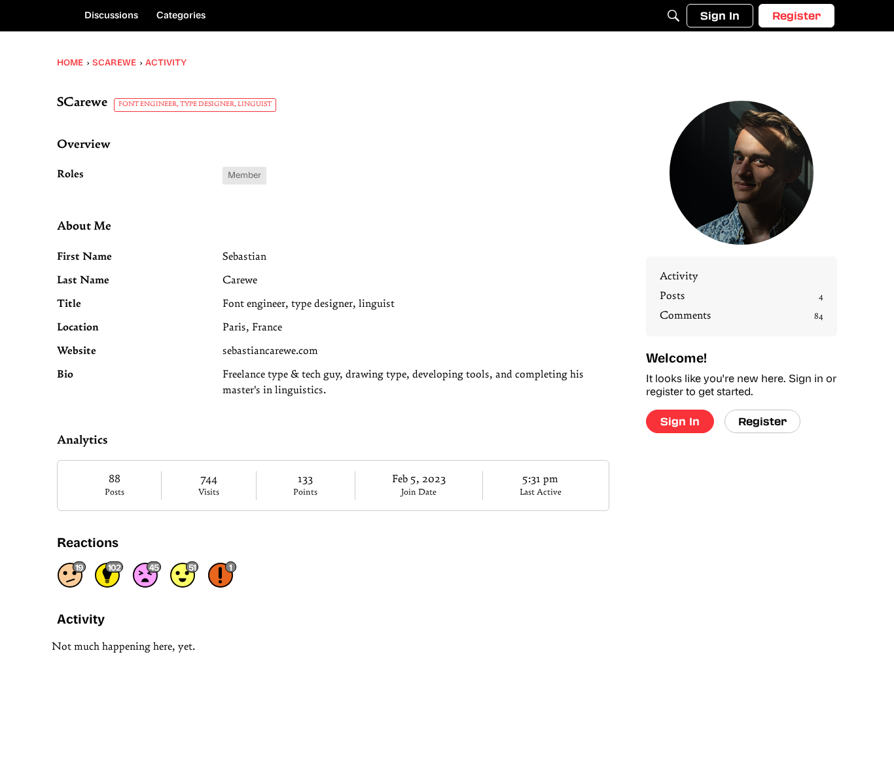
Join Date (419, 492)
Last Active (541, 492)
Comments (741, 316)
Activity (679, 277)
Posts (114, 492)
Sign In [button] (680, 421)
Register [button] (762, 421)
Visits (208, 492)
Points (305, 492)
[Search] (673, 15)
